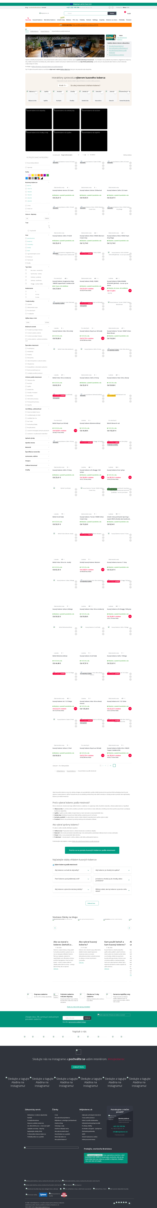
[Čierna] (36, 178)
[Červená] (42, 175)
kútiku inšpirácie (65, 69)
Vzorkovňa (35, 7)
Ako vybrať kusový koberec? (116, 46)
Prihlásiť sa (119, 7)
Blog (26, 7)
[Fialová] (45, 175)
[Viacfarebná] (39, 178)
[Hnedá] (30, 178)
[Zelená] (48, 175)
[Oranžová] (39, 175)
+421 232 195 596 (73, 7)
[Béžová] (36, 175)
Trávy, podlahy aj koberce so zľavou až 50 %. (80, 25)
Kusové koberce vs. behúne (116, 55)
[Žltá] (33, 175)
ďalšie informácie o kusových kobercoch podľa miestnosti (47, 66)
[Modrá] (27, 178)
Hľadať (112, 13)
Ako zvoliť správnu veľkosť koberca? (118, 48)
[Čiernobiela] (42, 178)
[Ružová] (30, 175)
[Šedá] (33, 178)
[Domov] (27, 29)
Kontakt (44, 7)
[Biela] (27, 175)
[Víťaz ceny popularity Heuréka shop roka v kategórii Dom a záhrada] (44, 13)
